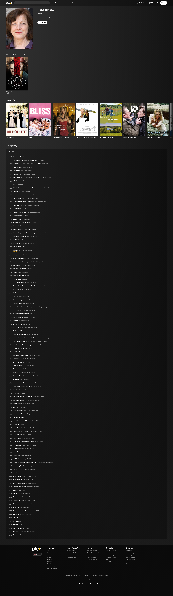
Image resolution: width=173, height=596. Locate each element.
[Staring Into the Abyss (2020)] (134, 121)
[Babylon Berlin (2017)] (17, 75)
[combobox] (33, 2)
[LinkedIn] (94, 584)
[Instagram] (75, 584)
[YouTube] (97, 584)
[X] (83, 584)
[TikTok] (79, 584)
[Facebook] (90, 584)
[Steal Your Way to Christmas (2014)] (64, 121)
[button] (42, 22)
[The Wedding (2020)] (17, 121)
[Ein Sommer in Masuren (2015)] (111, 121)
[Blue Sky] (86, 584)
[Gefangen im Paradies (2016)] (158, 121)
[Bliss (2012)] (40, 121)
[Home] (9, 3)
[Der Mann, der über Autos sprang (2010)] (87, 121)
